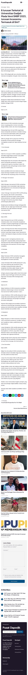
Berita (4, 37)
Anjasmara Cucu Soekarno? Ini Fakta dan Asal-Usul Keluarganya (13, 471)
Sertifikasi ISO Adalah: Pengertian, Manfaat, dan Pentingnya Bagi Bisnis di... (13, 431)
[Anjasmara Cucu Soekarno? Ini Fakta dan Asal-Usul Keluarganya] (14, 469)
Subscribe (20, 631)
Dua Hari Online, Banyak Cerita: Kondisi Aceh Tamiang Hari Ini (12, 513)
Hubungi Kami (18, 652)
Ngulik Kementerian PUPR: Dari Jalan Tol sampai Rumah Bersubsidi (13, 534)
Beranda (17, 643)
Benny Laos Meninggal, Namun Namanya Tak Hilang (12, 492)
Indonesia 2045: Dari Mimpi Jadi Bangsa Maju (12, 451)
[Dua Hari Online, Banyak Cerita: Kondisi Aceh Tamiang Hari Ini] (14, 511)
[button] (22, 395)
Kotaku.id (5, 661)
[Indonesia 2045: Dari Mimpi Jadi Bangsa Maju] (14, 450)
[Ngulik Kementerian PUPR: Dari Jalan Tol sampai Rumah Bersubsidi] (14, 532)
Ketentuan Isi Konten (19, 649)
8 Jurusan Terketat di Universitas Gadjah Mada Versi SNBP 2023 (13, 27)
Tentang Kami (18, 646)
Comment (5, 550)
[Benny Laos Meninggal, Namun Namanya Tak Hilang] (14, 490)
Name (5, 569)
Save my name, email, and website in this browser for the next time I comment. (14, 576)
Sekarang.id (5, 664)
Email (16, 569)
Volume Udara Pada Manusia (20, 408)
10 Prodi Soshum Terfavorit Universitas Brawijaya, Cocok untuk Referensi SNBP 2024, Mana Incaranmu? (17, 118)
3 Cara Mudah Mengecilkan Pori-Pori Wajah (11, 402)
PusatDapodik (6, 2)
